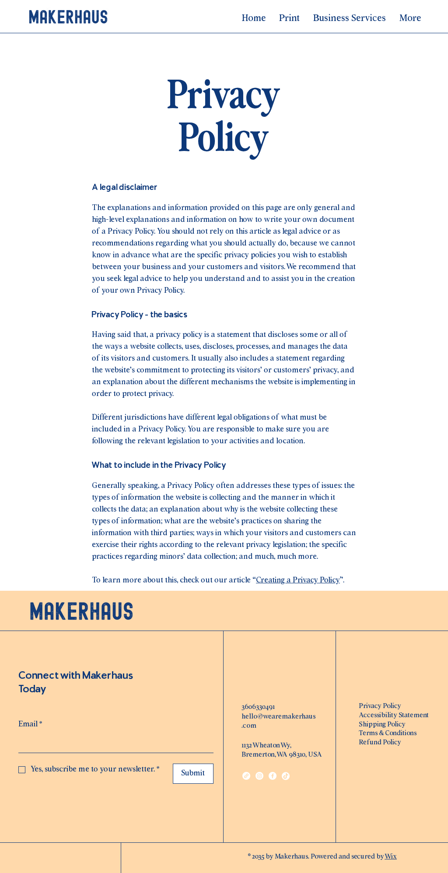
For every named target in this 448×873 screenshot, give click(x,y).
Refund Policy (380, 742)
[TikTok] (285, 776)
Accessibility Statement (394, 715)
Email (30, 724)
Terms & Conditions (387, 733)
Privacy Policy (380, 706)
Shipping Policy (382, 724)
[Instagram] (259, 776)
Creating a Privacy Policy (298, 580)
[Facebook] (272, 776)
